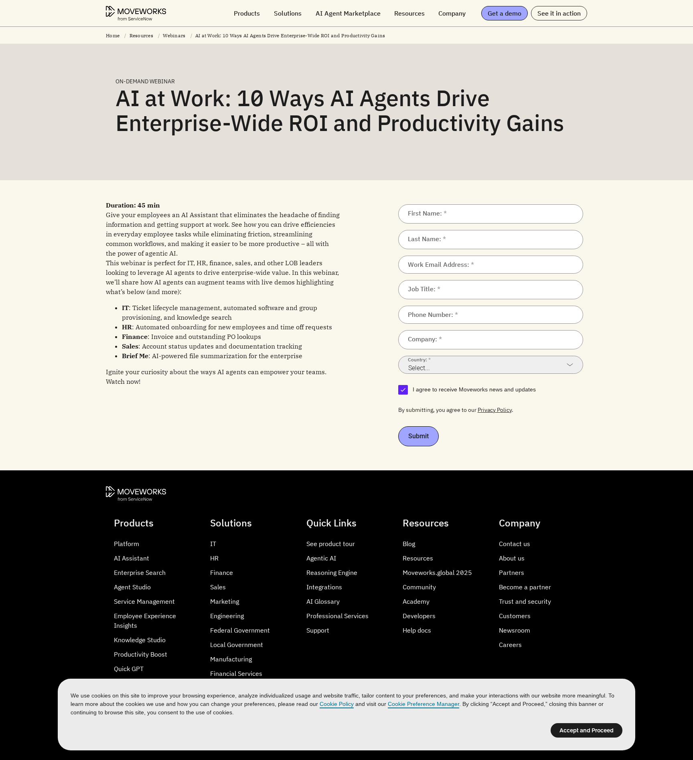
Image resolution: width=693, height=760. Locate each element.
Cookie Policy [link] (337, 704)
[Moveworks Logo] (136, 13)
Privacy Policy (495, 409)
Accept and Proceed (586, 730)
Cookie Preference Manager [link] (423, 704)
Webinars (174, 35)
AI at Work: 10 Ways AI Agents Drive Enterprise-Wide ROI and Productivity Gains (290, 35)
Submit (418, 436)
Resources (141, 35)
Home (113, 35)
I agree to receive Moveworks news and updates (474, 389)
